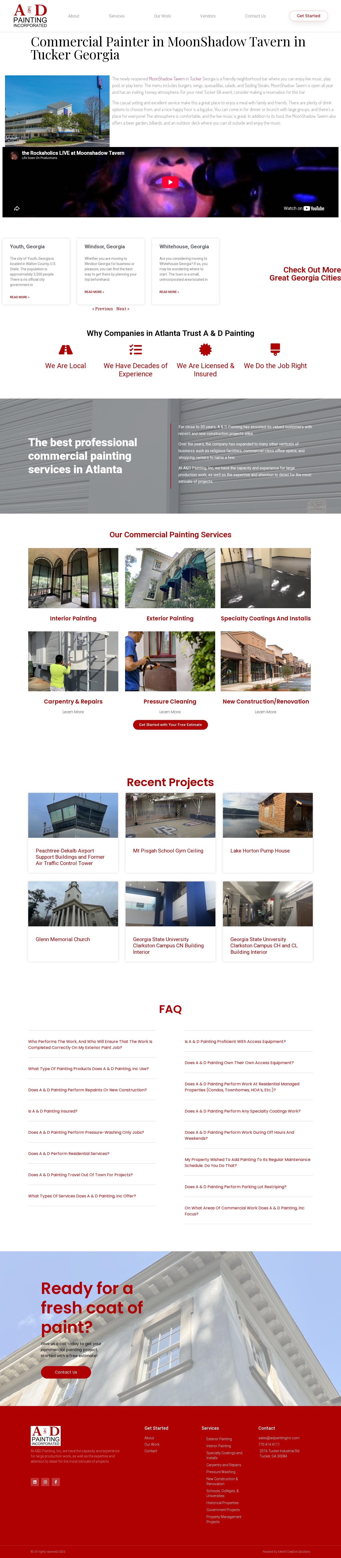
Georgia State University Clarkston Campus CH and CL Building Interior (264, 945)
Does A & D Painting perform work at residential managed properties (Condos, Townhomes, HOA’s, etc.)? (242, 1087)
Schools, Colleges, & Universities (222, 1493)
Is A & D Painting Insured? (52, 1111)
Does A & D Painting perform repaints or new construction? (88, 1090)
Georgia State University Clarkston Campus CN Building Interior (168, 945)
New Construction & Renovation (222, 1481)
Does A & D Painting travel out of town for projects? (80, 1175)
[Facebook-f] (56, 1482)
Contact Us (255, 15)
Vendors (208, 15)
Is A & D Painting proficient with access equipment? (235, 1041)
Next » (122, 308)
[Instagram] (45, 1482)
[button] (92, 1048)
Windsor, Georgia (105, 247)
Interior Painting (73, 618)
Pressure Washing (220, 1472)
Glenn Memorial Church (63, 939)
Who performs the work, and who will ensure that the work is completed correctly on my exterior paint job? (90, 1044)
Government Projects (223, 1510)
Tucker (196, 78)
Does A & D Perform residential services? (68, 1153)
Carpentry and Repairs (223, 1465)
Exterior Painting (170, 618)
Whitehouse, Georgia (184, 247)
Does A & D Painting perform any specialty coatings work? (243, 1111)
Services (117, 15)
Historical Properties (222, 1503)
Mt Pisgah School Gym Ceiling (168, 851)
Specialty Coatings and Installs (266, 618)
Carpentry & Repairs (73, 702)
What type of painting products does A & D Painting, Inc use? (89, 1069)
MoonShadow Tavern (167, 78)
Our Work (162, 15)
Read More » (19, 297)
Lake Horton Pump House (260, 851)
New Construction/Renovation (266, 702)
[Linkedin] (35, 1482)
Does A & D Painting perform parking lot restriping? (235, 1187)
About (73, 15)
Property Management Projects (223, 1519)
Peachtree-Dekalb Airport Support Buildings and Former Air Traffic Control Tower (70, 857)
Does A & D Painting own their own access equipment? (239, 1063)
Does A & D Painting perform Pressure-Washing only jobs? (86, 1132)
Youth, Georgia (27, 247)
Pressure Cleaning (170, 702)
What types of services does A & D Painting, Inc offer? (82, 1196)
